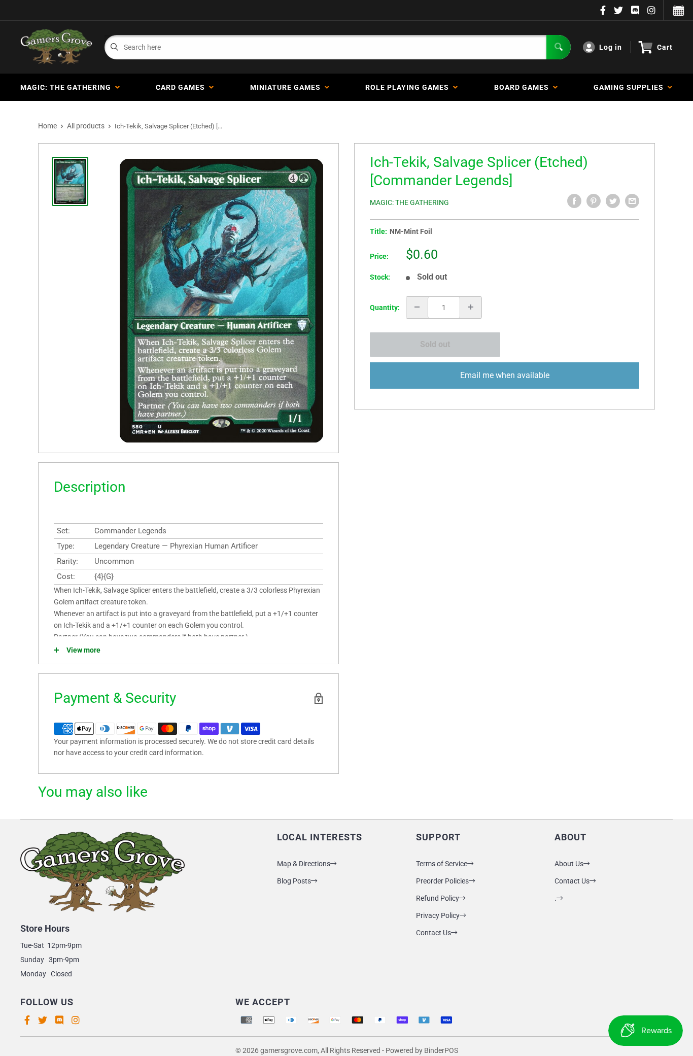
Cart (665, 47)
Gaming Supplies (631, 87)
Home (47, 126)
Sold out (435, 344)
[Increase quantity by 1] (470, 307)
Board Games (523, 87)
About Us (569, 864)
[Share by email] (632, 201)
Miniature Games (287, 87)
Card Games (182, 87)
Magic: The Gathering (67, 87)
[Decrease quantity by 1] (417, 307)
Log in (610, 47)
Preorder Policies (442, 881)
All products (86, 126)
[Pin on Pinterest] (593, 201)
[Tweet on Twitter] (613, 201)
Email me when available (504, 375)
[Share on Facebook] (574, 201)
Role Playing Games (409, 87)
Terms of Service (441, 864)
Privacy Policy (438, 915)
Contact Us (433, 933)
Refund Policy (437, 898)
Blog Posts (294, 881)
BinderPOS (441, 1050)
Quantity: (385, 307)
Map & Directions (303, 864)
